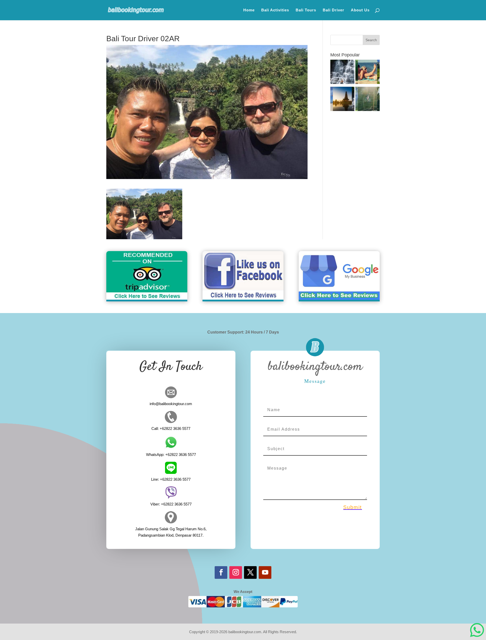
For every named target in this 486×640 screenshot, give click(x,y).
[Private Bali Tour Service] (342, 100)
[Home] (367, 73)
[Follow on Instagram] (235, 572)
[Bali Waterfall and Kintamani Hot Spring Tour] (342, 73)
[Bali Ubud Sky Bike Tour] (367, 100)
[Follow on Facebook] (221, 572)
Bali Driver (333, 10)
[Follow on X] (250, 572)
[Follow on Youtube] (265, 572)
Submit (352, 507)
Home (249, 10)
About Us (360, 10)
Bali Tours (306, 10)
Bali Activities (275, 10)
